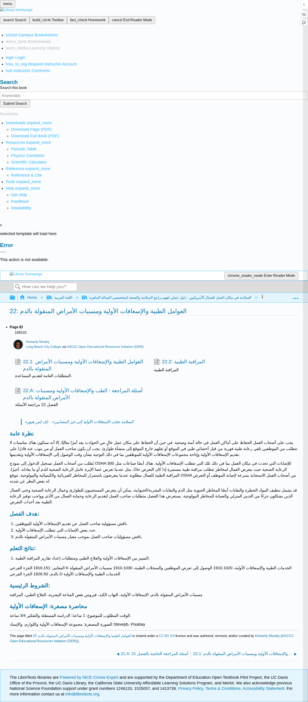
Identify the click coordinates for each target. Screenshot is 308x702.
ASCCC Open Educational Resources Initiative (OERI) (105, 346)
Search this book (13, 88)
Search (17, 287)
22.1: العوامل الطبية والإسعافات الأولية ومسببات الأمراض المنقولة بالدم (83, 365)
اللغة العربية (63, 297)
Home (32, 297)
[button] (20, 201)
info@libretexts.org (81, 694)
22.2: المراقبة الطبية (183, 361)
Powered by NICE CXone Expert (90, 677)
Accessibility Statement (263, 688)
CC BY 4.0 (167, 636)
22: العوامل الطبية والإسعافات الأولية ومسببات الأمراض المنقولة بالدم (82, 636)
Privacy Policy (190, 688)
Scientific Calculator (29, 162)
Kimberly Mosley (37, 341)
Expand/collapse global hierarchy (15, 298)
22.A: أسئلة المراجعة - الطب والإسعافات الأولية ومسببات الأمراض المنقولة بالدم (83, 394)
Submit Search (15, 103)
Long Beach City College (43, 346)
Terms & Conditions (223, 688)
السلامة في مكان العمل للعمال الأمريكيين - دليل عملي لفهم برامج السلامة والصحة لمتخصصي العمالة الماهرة (170, 297)
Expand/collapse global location (295, 296)
